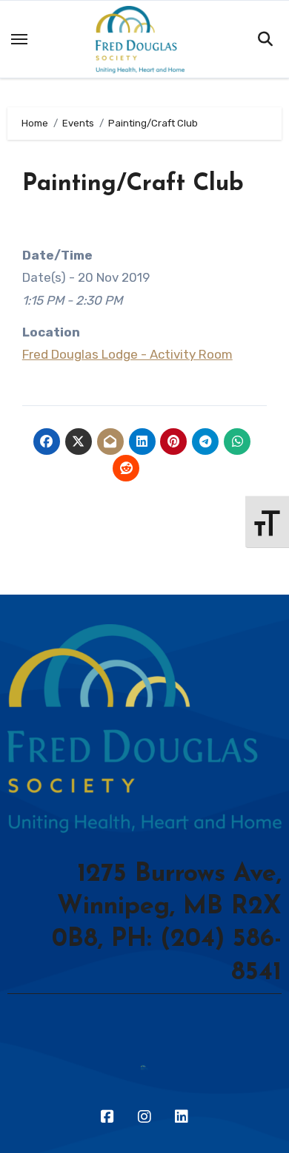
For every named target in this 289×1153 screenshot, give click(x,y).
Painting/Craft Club (133, 184)
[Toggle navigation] (19, 39)
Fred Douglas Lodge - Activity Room (127, 354)
